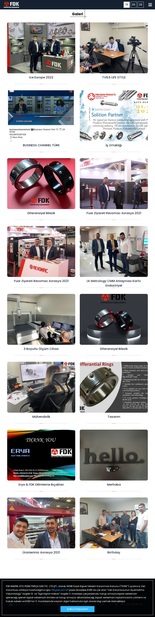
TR (126, 4)
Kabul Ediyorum (77, 609)
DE (140, 4)
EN (133, 4)
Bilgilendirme (59, 590)
